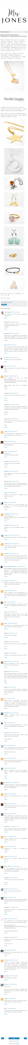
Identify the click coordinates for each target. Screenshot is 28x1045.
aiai (5, 846)
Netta (5, 502)
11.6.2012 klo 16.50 (11, 813)
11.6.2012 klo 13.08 (11, 768)
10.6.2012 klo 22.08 (14, 543)
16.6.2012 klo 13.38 (13, 960)
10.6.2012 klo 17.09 (14, 357)
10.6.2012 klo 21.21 (12, 492)
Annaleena (6, 543)
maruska (6, 975)
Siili (5, 602)
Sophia (6, 451)
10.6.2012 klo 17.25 (11, 366)
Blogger (17, 1043)
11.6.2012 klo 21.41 (12, 856)
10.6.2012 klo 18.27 (14, 393)
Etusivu (14, 1038)
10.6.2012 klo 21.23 (11, 502)
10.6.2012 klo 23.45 (14, 641)
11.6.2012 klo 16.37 (12, 803)
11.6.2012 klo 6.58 (14, 671)
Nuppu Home (7, 866)
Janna (5, 918)
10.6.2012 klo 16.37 (15, 312)
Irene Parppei (7, 312)
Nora (5, 950)
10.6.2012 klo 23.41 (12, 633)
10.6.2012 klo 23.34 (12, 611)
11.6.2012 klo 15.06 (14, 782)
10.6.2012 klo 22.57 (11, 590)
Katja (5, 793)
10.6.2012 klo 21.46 (14, 525)
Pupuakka (6, 514)
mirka (5, 344)
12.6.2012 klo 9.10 (14, 877)
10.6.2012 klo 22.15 (20, 566)
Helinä (5, 580)
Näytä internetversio (14, 1041)
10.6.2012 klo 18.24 (13, 376)
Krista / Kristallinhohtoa (10, 566)
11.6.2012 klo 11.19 (11, 758)
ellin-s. (5, 623)
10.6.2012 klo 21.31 (14, 514)
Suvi (5, 758)
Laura (5, 590)
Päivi (5, 836)
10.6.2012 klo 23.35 (12, 623)
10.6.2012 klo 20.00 (12, 431)
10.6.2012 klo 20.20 (11, 441)
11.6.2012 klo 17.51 (14, 826)
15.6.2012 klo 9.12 (14, 937)
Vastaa (5, 317)
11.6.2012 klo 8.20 (12, 687)
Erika (5, 441)
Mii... (5, 745)
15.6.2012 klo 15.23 (11, 950)
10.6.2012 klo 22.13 (13, 553)
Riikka (5, 803)
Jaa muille (4, 304)
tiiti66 (5, 998)
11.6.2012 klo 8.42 (10, 698)
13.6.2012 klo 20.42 (14, 907)
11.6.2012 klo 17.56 (11, 836)
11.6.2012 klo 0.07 (12, 653)
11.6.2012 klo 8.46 (14, 712)
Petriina (6, 984)
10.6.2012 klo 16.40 (14, 322)
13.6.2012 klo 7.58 (11, 897)
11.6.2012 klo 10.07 (14, 732)
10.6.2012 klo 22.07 (14, 535)
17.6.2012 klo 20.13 (11, 1008)
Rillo (5, 366)
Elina (5, 897)
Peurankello (7, 782)
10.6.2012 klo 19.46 (14, 404)
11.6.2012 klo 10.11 (11, 745)
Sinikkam (6, 471)
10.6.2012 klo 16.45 (11, 344)
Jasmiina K (7, 535)
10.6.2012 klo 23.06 (10, 602)
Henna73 (6, 889)
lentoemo (6, 960)
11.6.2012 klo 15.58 (11, 793)
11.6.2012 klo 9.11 (11, 722)
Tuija (5, 768)
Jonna (5, 492)
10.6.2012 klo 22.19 (12, 580)
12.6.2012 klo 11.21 (13, 889)
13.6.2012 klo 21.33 (12, 918)
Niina (5, 722)
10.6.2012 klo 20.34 (13, 471)
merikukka (6, 712)
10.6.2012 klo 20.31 (14, 461)
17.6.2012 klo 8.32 (12, 984)
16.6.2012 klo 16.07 (13, 975)
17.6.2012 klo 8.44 (11, 998)
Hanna (5, 856)
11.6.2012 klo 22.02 (15, 866)
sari (5, 698)
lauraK (5, 431)
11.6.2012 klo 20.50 (10, 846)
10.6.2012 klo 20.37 (14, 481)
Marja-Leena (7, 661)
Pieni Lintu (6, 357)
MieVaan (6, 376)
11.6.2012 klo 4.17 (15, 661)
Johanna (6, 553)
